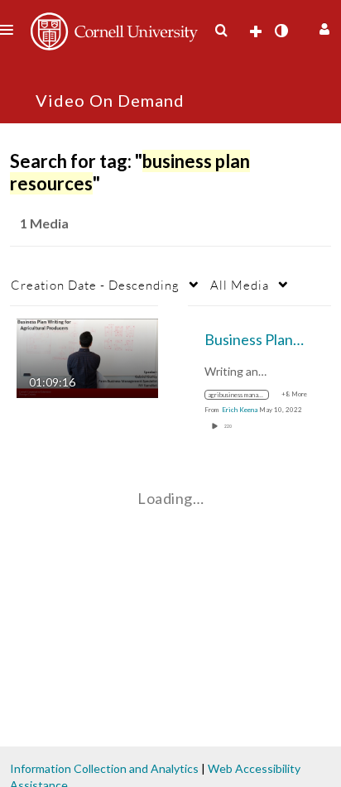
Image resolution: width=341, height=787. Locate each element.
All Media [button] (239, 284)
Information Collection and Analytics (104, 768)
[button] (322, 27)
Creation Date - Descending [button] (95, 284)
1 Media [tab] (44, 223)
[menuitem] (221, 31)
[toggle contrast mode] (280, 31)
